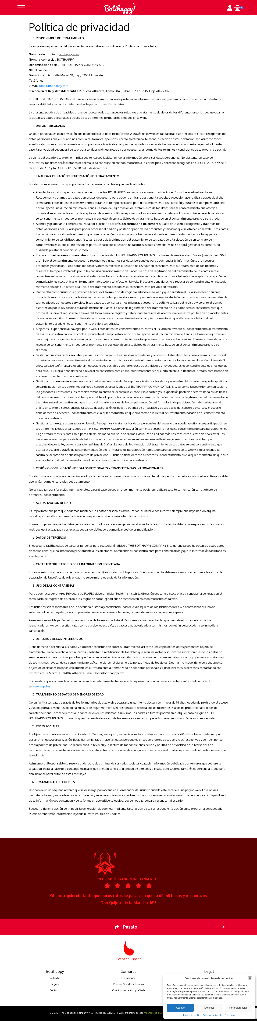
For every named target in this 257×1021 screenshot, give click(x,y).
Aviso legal (230, 1015)
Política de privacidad (213, 1015)
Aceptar (180, 1007)
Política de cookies (192, 1015)
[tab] (128, 927)
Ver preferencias (238, 1007)
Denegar (209, 1007)
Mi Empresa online (154, 1013)
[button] (250, 978)
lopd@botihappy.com (53, 86)
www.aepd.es (41, 686)
